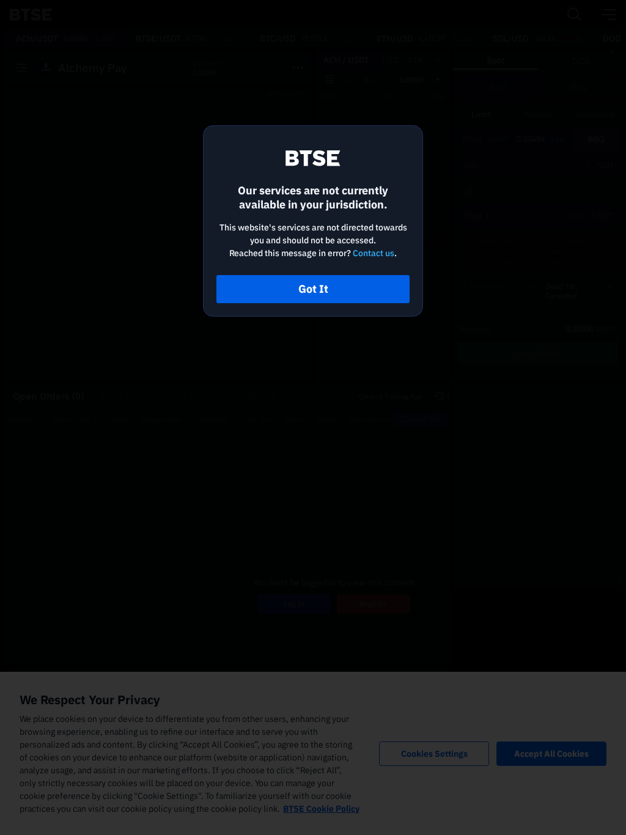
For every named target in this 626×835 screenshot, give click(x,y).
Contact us (373, 253)
